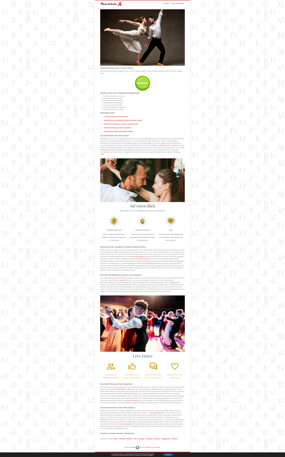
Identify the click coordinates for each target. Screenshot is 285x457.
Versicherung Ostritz (139, 256)
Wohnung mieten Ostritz (108, 150)
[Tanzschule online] (142, 200)
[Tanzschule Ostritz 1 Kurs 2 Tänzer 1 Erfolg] (142, 37)
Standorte (166, 4)
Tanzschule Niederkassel (156, 413)
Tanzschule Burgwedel (124, 424)
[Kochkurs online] (142, 83)
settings (151, 455)
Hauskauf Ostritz (164, 145)
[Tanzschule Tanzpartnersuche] (111, 3)
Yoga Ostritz (123, 280)
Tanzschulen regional (177, 4)
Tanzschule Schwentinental (116, 389)
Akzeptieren (168, 454)
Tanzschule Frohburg (130, 394)
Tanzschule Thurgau (142, 259)
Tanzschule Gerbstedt (131, 400)
